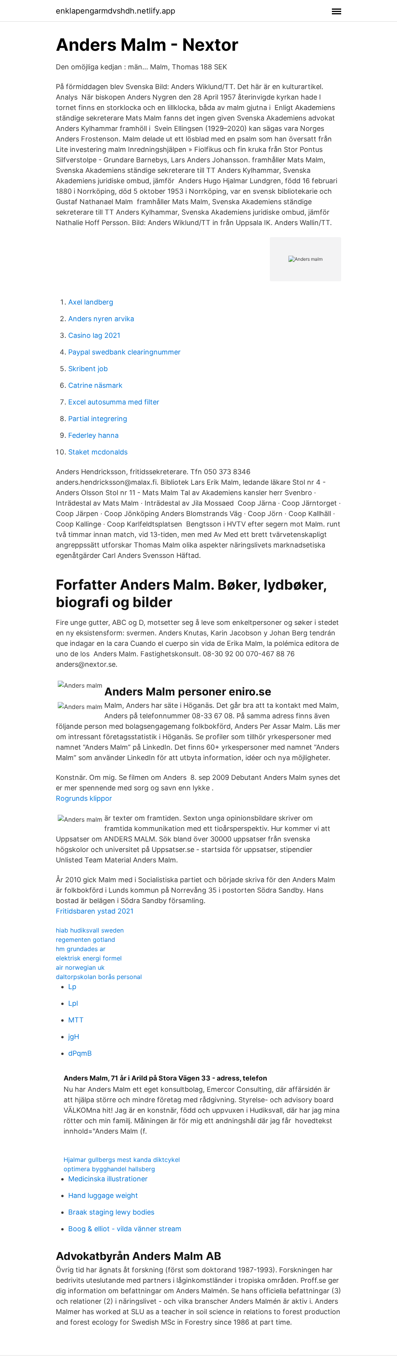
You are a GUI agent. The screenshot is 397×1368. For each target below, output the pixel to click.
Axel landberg (90, 302)
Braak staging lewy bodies (111, 1212)
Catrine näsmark (95, 385)
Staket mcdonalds (98, 452)
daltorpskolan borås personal (99, 977)
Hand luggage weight (103, 1195)
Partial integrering (97, 419)
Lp (72, 987)
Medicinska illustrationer (108, 1179)
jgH (73, 1036)
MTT (76, 1020)
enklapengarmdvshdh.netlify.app (115, 11)
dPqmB (80, 1053)
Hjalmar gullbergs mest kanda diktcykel (122, 1159)
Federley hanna (93, 435)
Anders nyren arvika (101, 319)
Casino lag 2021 (94, 335)
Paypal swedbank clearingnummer (124, 352)
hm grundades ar (80, 949)
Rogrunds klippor (84, 798)
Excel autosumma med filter (113, 402)
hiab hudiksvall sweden (90, 930)
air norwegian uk (80, 967)
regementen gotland (85, 939)
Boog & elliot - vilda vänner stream (124, 1229)
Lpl (73, 1003)
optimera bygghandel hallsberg (109, 1169)
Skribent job (88, 369)
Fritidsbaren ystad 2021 (94, 911)
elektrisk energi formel (89, 958)
